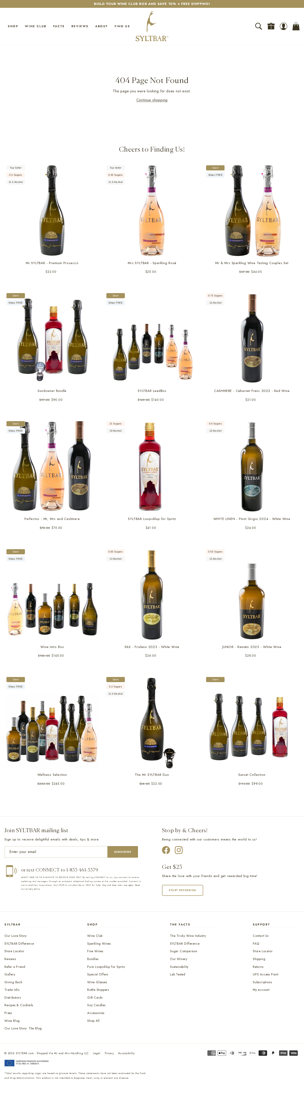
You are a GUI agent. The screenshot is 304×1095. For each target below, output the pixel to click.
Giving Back (13, 982)
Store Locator (14, 951)
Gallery (9, 974)
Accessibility (126, 1053)
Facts (59, 26)
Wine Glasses (97, 982)
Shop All (93, 1020)
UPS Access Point (265, 974)
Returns (258, 967)
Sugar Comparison (183, 951)
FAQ (256, 943)
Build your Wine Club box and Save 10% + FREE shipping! (152, 3)
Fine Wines (95, 951)
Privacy (109, 1053)
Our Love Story (15, 936)
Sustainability (179, 967)
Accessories (95, 1013)
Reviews (80, 26)
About (101, 26)
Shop (13, 26)
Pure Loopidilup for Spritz (106, 967)
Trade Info (12, 989)
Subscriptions (262, 982)
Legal (96, 1053)
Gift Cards (95, 997)
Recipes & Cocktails (18, 1005)
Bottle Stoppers (98, 989)
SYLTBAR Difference (19, 943)
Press (8, 1013)
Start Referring (183, 890)
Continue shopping (152, 100)
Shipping (259, 959)
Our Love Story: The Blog (23, 1028)
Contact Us (261, 936)
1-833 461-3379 (82, 870)
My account (261, 989)
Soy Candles (96, 1005)
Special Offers (97, 974)
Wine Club (35, 26)
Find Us (122, 26)
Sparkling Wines (99, 943)
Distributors (12, 997)
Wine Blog (12, 1020)
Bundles (93, 959)
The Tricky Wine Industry (188, 936)
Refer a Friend (14, 967)
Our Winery (178, 959)
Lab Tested (177, 974)
